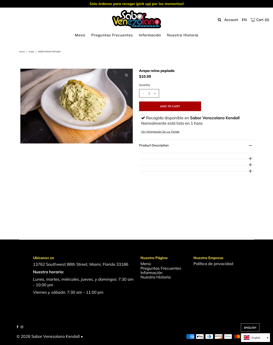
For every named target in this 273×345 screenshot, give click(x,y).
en (244, 19)
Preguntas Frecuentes (112, 35)
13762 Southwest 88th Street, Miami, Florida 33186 (80, 264)
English (250, 327)
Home (22, 51)
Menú (80, 35)
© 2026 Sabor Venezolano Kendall (48, 336)
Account (231, 19)
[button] (255, 337)
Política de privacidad (213, 263)
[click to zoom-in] (126, 75)
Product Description (154, 145)
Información (150, 35)
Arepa (31, 51)
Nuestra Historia (182, 35)
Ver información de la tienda (160, 131)
